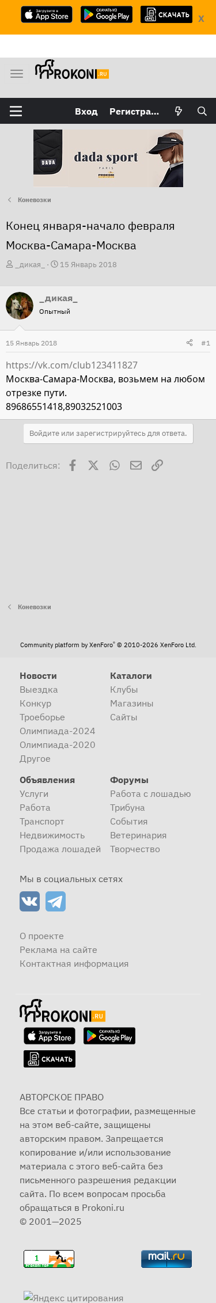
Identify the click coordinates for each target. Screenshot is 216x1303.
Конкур (35, 703)
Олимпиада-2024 (58, 730)
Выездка (39, 689)
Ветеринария (138, 835)
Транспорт (42, 821)
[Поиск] (202, 111)
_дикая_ (30, 264)
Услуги (34, 793)
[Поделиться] (189, 343)
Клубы (124, 689)
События (129, 821)
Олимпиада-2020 (58, 744)
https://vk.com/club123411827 (72, 365)
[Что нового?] (179, 111)
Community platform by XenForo (108, 645)
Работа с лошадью (150, 793)
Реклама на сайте (58, 949)
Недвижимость (52, 835)
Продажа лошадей (60, 848)
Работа (35, 807)
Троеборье (42, 717)
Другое (35, 758)
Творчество (135, 848)
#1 (205, 343)
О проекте (42, 935)
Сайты (124, 717)
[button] (15, 111)
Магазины (132, 703)
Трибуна (127, 807)
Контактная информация (74, 963)
